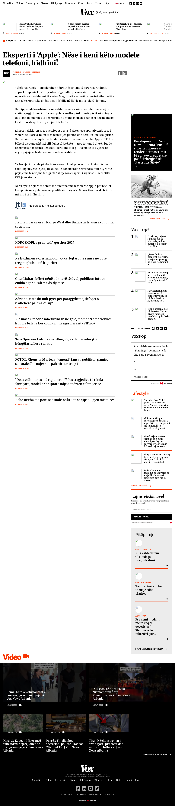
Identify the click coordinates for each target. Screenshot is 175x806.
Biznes (44, 3)
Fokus (19, 3)
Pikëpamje (56, 3)
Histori (99, 3)
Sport (108, 3)
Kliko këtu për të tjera (157, 219)
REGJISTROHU (141, 516)
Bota (89, 3)
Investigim (32, 3)
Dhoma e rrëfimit (74, 3)
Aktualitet (8, 3)
